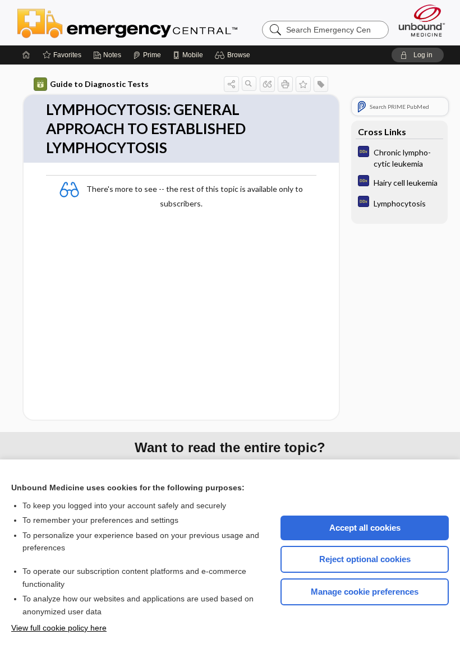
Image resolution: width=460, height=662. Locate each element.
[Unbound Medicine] (422, 20)
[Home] (26, 55)
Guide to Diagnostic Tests (99, 84)
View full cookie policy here (59, 627)
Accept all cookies (365, 527)
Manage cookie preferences (364, 591)
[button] (234, 55)
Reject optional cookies (365, 559)
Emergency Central (156, 22)
